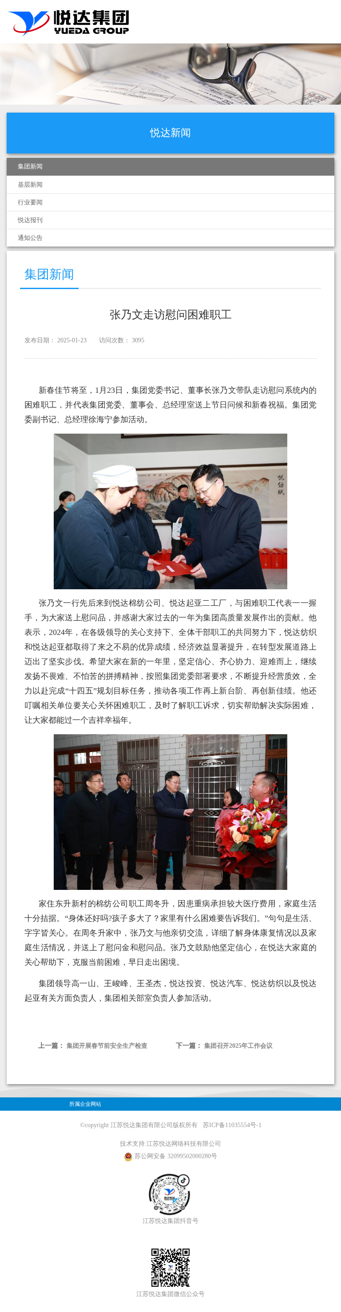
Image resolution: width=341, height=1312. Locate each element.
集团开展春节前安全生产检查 (107, 1045)
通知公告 (30, 238)
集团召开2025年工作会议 (238, 1045)
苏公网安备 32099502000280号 (176, 1156)
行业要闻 (30, 202)
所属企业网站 (85, 1104)
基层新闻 (30, 184)
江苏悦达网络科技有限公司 (184, 1143)
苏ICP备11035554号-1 (232, 1125)
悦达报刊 (30, 220)
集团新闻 (30, 166)
